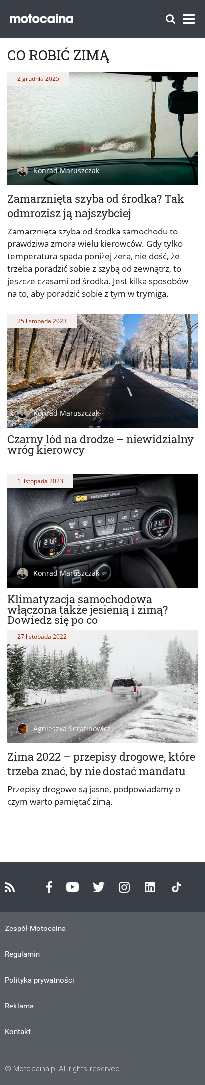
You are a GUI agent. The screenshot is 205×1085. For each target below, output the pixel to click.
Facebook (49, 887)
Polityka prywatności (39, 980)
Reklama (19, 1006)
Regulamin (22, 954)
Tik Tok (176, 887)
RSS (10, 887)
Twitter (99, 887)
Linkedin (150, 887)
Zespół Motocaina (35, 928)
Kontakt (18, 1031)
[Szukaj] (170, 19)
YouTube (72, 887)
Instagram (124, 887)
